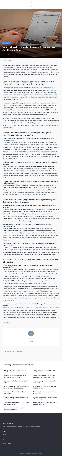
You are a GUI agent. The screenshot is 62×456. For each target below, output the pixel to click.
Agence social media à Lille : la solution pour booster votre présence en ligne (44, 376)
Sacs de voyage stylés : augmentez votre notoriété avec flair (44, 371)
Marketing (6, 43)
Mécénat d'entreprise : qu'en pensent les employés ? (44, 381)
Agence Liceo (8, 423)
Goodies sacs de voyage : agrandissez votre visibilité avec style (45, 387)
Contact (5, 446)
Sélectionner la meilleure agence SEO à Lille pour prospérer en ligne (15, 376)
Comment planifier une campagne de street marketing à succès (16, 398)
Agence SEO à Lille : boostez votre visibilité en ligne (16, 381)
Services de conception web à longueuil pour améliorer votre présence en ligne (16, 387)
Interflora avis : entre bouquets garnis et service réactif (44, 392)
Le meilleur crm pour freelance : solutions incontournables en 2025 (45, 403)
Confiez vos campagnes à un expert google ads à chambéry (45, 398)
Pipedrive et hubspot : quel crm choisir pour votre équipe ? (16, 392)
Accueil (4, 60)
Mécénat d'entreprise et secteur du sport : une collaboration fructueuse (15, 371)
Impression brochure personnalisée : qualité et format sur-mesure (16, 403)
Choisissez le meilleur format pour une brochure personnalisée (15, 408)
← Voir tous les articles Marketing (13, 351)
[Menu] (31, 6)
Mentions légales (7, 443)
